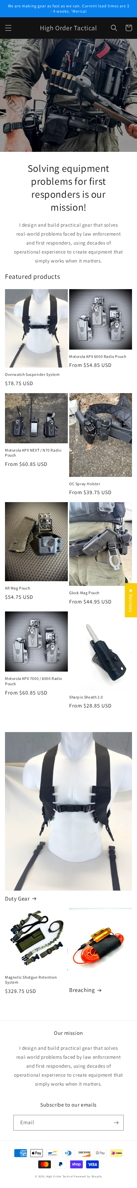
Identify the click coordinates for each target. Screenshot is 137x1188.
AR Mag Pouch (17, 588)
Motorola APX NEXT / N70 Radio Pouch (33, 453)
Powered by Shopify (88, 1176)
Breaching (82, 990)
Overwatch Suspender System (32, 374)
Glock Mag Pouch (84, 592)
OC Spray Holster (84, 483)
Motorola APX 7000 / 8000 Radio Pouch (33, 681)
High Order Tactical (59, 1176)
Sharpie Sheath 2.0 (86, 697)
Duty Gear (17, 898)
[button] (8, 28)
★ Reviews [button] (131, 600)
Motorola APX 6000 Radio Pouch (97, 356)
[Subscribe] (116, 1123)
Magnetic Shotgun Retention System (31, 980)
